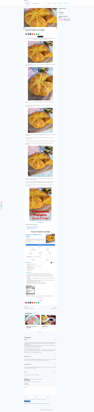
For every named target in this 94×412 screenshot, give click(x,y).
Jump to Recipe (41, 36)
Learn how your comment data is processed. (42, 403)
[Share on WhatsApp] (36, 34)
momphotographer (27, 364)
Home (45, 3)
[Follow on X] (67, 20)
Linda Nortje (27, 31)
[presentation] (32, 320)
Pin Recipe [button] (40, 246)
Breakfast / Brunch (28, 28)
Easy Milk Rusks (45, 326)
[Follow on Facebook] (67, 19)
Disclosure (49, 3)
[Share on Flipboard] (32, 34)
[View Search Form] (69, 3)
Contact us (60, 3)
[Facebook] (24, 0)
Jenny (25, 372)
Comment (26, 387)
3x (54, 262)
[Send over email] (38, 34)
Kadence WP (52, 409)
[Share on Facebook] (28, 34)
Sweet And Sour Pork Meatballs (29, 308)
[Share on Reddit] (34, 34)
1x (51, 262)
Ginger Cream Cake (54, 308)
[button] (26, 242)
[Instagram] (27, 0)
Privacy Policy (65, 3)
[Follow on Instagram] (61, 20)
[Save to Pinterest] (26, 34)
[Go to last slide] (26, 323)
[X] (26, 0)
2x (52, 262)
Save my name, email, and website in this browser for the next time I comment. (35, 399)
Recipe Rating (26, 383)
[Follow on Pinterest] (61, 19)
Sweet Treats (33, 28)
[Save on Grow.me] (40, 34)
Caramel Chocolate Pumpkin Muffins (32, 227)
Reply (55, 356)
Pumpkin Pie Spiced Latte (30, 228)
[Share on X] (30, 34)
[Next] (54, 323)
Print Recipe (41, 244)
